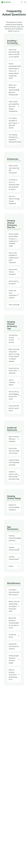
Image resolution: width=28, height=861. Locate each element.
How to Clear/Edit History (12, 382)
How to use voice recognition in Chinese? (13, 294)
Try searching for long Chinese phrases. (13, 338)
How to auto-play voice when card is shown (14, 450)
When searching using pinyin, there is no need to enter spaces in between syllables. (14, 355)
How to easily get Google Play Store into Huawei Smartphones (14, 106)
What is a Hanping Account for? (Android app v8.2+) (13, 674)
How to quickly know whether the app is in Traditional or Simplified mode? (13, 240)
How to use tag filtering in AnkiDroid (14, 439)
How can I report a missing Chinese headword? (14, 199)
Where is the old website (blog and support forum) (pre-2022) (14, 606)
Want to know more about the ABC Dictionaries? (14, 169)
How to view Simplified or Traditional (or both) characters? (13, 257)
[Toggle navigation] (25, 2)
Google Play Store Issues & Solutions (13, 646)
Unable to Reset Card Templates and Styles (14, 462)
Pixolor (11, 566)
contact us (16, 31)
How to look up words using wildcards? (14, 370)
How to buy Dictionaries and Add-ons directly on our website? (14, 53)
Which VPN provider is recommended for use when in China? (14, 623)
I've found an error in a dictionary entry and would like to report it (14, 184)
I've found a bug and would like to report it (14, 592)
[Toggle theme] (22, 2)
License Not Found (12, 636)
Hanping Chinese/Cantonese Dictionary (15, 538)
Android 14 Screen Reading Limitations (14, 507)
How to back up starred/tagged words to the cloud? (14, 395)
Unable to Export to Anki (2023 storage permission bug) (14, 475)
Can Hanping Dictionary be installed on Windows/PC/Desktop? (15, 138)
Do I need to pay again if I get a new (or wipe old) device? (13, 123)
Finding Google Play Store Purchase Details (14, 659)
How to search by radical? (13, 282)
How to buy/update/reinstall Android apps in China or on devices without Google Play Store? (15, 71)
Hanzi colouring (14, 305)
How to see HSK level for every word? (14, 408)
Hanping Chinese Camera (14, 548)
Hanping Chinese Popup (14, 558)
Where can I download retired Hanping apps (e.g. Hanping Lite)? (14, 90)
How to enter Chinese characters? (13, 271)
